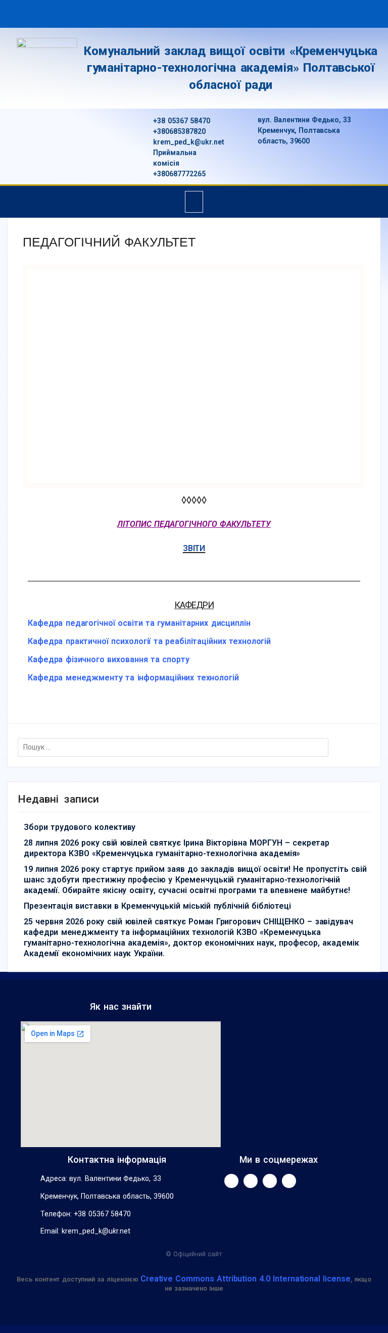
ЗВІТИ (194, 548)
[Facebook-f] (231, 1181)
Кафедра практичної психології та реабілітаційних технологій (149, 641)
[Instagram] (270, 1181)
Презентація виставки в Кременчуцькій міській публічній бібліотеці (157, 906)
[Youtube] (251, 1181)
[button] (194, 202)
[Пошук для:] (175, 747)
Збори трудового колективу (79, 827)
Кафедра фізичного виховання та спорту (108, 659)
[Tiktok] (289, 1181)
